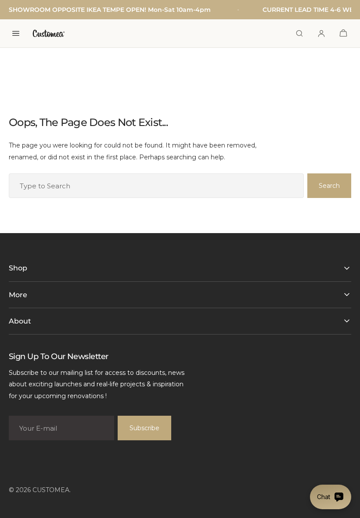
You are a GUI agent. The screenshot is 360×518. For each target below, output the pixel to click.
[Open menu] (16, 33)
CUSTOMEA (50, 490)
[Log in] (321, 33)
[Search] (299, 33)
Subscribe (144, 428)
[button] (343, 33)
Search (329, 186)
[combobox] (156, 185)
